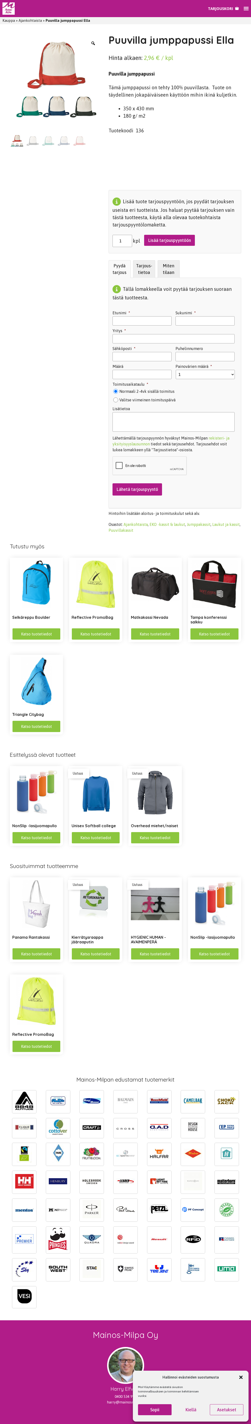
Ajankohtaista (30, 20)
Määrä (118, 366)
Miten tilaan (168, 269)
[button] (240, 1377)
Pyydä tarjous (119, 269)
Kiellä (190, 1409)
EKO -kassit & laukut (167, 524)
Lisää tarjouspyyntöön (169, 240)
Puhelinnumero (189, 348)
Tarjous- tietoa (144, 269)
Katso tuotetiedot (36, 634)
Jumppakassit (199, 524)
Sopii (154, 1409)
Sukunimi (186, 313)
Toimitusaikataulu (130, 384)
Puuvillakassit (121, 530)
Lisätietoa (121, 409)
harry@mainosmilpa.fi (125, 1402)
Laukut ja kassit (226, 524)
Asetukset (226, 1409)
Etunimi (121, 313)
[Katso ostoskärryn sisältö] (223, 8)
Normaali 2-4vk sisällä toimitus (147, 391)
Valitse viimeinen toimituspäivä (147, 400)
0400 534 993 (125, 1396)
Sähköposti (124, 348)
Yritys (119, 330)
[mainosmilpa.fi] (8, 8)
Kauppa (8, 20)
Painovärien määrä (194, 366)
